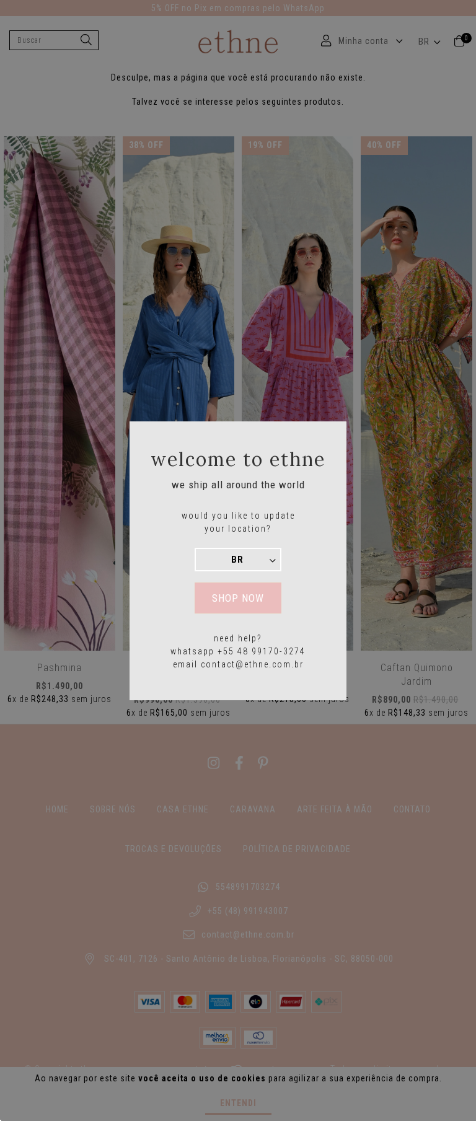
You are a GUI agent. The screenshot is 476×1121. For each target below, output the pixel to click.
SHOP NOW (238, 598)
